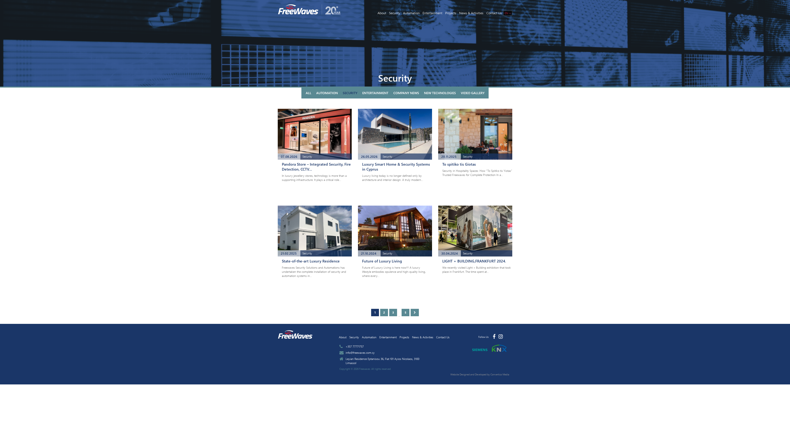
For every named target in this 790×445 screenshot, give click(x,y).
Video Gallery (472, 93)
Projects (450, 13)
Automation (411, 13)
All (308, 93)
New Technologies (440, 93)
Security (394, 13)
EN (507, 13)
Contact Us (494, 13)
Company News (406, 93)
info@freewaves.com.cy (360, 353)
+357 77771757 (355, 346)
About (382, 13)
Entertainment (432, 13)
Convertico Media (499, 374)
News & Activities (471, 13)
